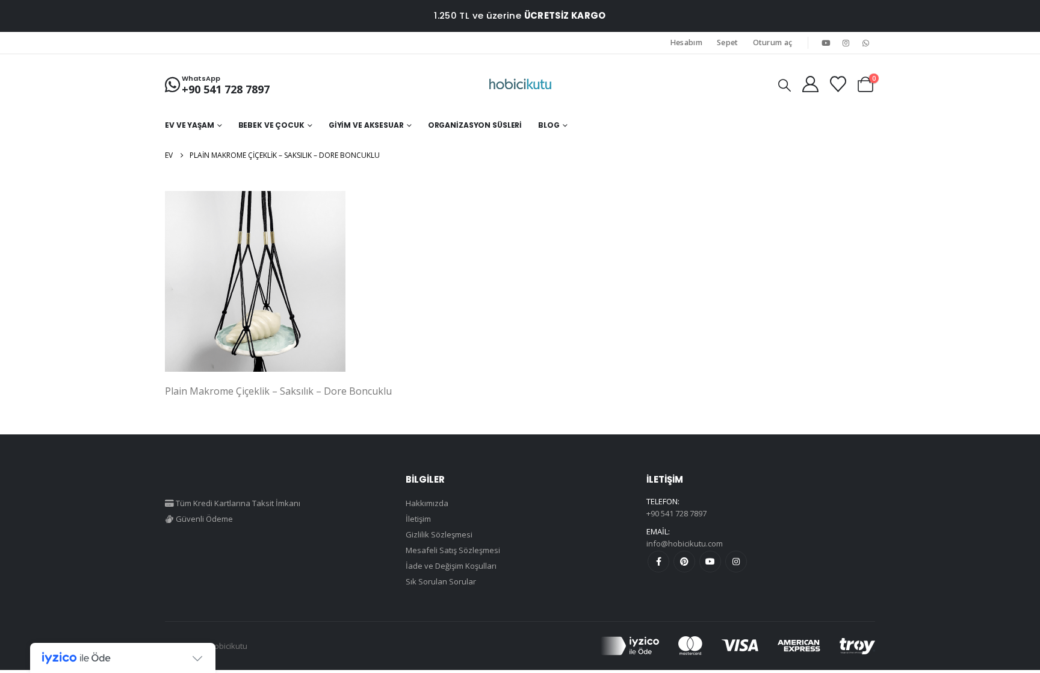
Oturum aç (773, 42)
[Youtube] (825, 42)
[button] (784, 85)
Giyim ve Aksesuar (366, 125)
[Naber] (866, 42)
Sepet (727, 42)
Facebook (658, 561)
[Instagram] (846, 42)
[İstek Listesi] (837, 84)
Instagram (736, 561)
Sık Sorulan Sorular (441, 581)
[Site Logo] (520, 84)
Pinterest (684, 561)
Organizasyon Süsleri (475, 125)
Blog (549, 125)
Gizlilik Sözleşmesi (439, 534)
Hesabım (686, 42)
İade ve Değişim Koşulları (451, 565)
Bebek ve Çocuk (271, 125)
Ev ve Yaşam (189, 125)
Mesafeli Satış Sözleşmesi (453, 550)
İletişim (418, 518)
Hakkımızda (427, 503)
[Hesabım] (810, 84)
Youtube (710, 561)
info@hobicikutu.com (684, 543)
